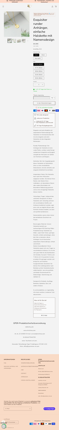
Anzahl (35, 81)
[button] (3, 6)
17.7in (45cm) (38, 68)
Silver (43, 55)
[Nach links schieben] (5, 41)
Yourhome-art (11, 427)
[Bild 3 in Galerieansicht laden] (19, 41)
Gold (36, 55)
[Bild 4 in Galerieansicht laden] (24, 41)
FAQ (5, 363)
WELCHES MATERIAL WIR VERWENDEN (11, 367)
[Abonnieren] (29, 408)
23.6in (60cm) (38, 78)
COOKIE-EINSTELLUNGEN (28, 380)
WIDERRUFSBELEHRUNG (28, 363)
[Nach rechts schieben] (28, 41)
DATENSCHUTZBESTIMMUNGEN (29, 366)
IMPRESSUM (24, 377)
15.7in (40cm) (38, 64)
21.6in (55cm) (38, 74)
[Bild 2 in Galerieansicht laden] (14, 41)
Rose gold (37, 58)
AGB (22, 370)
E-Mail (45, 315)
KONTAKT (23, 373)
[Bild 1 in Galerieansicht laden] (10, 41)
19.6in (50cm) (38, 71)
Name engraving (38, 95)
